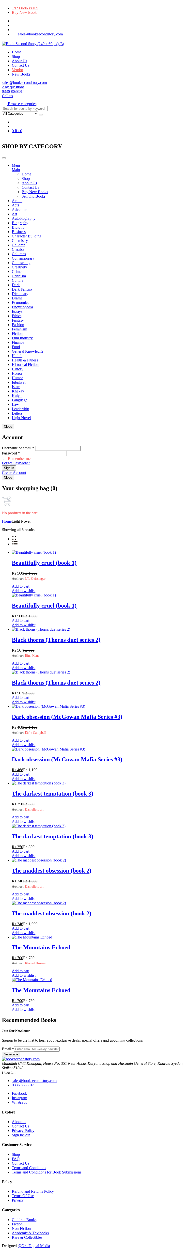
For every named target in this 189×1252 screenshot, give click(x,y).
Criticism (19, 276)
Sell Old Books (34, 196)
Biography (20, 223)
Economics (20, 302)
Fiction (17, 333)
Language (19, 400)
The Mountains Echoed (41, 947)
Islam (16, 387)
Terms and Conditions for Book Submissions (46, 1172)
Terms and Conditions (29, 1168)
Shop (16, 56)
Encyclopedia (22, 307)
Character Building (26, 236)
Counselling (21, 263)
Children (18, 245)
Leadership (20, 409)
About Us (19, 61)
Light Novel (21, 418)
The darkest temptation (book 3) (52, 793)
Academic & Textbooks (30, 1233)
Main (16, 165)
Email (8, 1049)
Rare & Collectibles (27, 1237)
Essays (17, 311)
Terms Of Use (23, 1196)
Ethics (16, 316)
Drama (17, 298)
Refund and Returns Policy (33, 1191)
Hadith (17, 356)
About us (19, 1122)
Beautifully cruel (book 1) (44, 563)
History (17, 369)
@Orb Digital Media (34, 1246)
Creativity (19, 267)
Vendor (17, 70)
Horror (17, 373)
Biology (18, 227)
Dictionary (20, 294)
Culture (17, 280)
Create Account (14, 472)
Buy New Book (24, 12)
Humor (17, 378)
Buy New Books (35, 192)
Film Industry (22, 338)
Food (16, 347)
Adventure (20, 209)
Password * (11, 453)
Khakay (18, 391)
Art (14, 214)
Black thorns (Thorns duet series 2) (56, 640)
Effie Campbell (35, 733)
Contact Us (20, 65)
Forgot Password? (16, 463)
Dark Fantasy (22, 289)
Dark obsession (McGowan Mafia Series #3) (67, 717)
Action (17, 201)
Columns (19, 254)
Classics (18, 249)
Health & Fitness (25, 360)
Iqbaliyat (18, 382)
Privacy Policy (23, 1130)
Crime (16, 271)
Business (19, 232)
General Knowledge (27, 351)
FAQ (16, 1159)
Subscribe (11, 1054)
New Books (21, 74)
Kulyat (17, 395)
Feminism (19, 329)
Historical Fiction (25, 364)
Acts (15, 205)
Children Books (24, 1220)
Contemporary (23, 258)
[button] (19, 104)
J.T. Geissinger (35, 578)
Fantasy (18, 320)
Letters (17, 413)
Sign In (9, 468)
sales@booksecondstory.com (40, 34)
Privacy (18, 1200)
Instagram (12, 26)
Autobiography (23, 218)
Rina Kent (32, 655)
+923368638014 (25, 8)
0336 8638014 (23, 1085)
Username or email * (18, 448)
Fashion (18, 325)
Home (16, 52)
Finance (18, 342)
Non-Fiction (21, 1228)
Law (15, 404)
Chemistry (20, 240)
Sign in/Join (21, 1135)
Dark (16, 285)
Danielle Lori (34, 809)
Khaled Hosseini (36, 963)
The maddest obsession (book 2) (51, 870)
